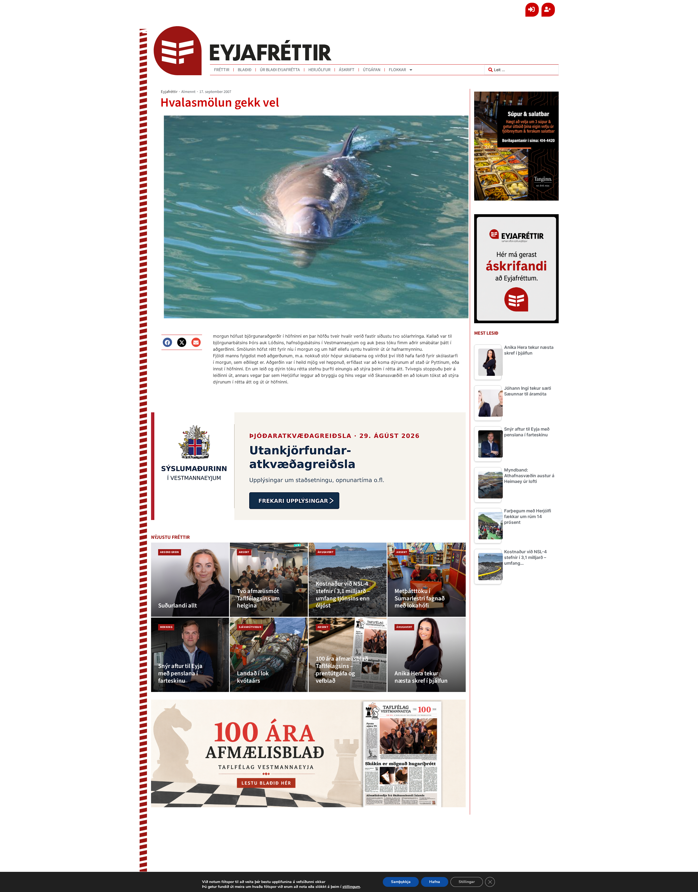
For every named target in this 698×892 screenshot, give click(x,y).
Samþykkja (401, 881)
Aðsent (244, 552)
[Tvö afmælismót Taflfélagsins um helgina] (269, 580)
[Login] (532, 10)
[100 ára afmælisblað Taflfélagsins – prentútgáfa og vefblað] (348, 655)
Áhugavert (325, 552)
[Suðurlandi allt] (190, 580)
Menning (166, 627)
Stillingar (467, 881)
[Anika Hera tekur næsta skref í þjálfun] (426, 655)
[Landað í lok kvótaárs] (269, 655)
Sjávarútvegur (250, 627)
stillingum (351, 886)
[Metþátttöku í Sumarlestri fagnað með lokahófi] (426, 580)
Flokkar (397, 70)
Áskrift (346, 70)
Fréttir (221, 70)
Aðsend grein (169, 552)
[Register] (548, 10)
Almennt (188, 92)
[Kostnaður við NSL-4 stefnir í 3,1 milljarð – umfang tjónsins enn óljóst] (348, 580)
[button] (167, 342)
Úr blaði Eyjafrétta (280, 70)
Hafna (434, 881)
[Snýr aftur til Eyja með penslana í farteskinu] (190, 655)
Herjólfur (319, 70)
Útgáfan (371, 70)
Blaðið (244, 70)
